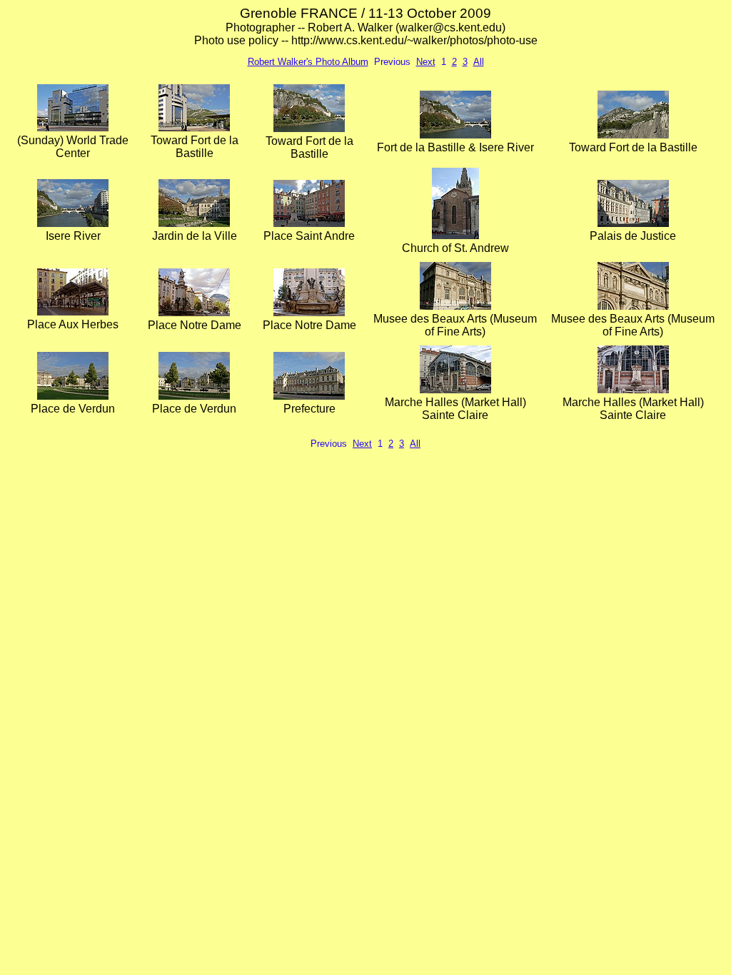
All (478, 61)
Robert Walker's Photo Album (308, 61)
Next (425, 61)
